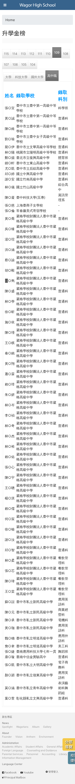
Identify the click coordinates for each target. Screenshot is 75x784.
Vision (18, 736)
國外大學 (37, 77)
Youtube (29, 772)
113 (23, 54)
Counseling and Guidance (42, 750)
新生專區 (7, 716)
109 (56, 52)
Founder (7, 736)
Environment (46, 736)
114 (14, 54)
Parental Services (12, 754)
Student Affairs (34, 746)
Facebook (10, 772)
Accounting (48, 754)
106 (15, 64)
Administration (10, 742)
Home (10, 20)
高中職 (52, 76)
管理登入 (53, 771)
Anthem (30, 736)
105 (23, 64)
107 (6, 64)
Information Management (16, 757)
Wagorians (22, 726)
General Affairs (55, 746)
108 (65, 54)
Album (35, 726)
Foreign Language (12, 750)
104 (32, 64)
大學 (8, 77)
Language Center (12, 764)
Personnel (32, 754)
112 (31, 54)
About (5, 732)
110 (48, 54)
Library (63, 754)
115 (6, 54)
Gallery (47, 726)
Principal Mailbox (15, 777)
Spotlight (7, 726)
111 (40, 54)
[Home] (37, 5)
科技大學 (21, 77)
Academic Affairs (12, 746)
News (5, 723)
